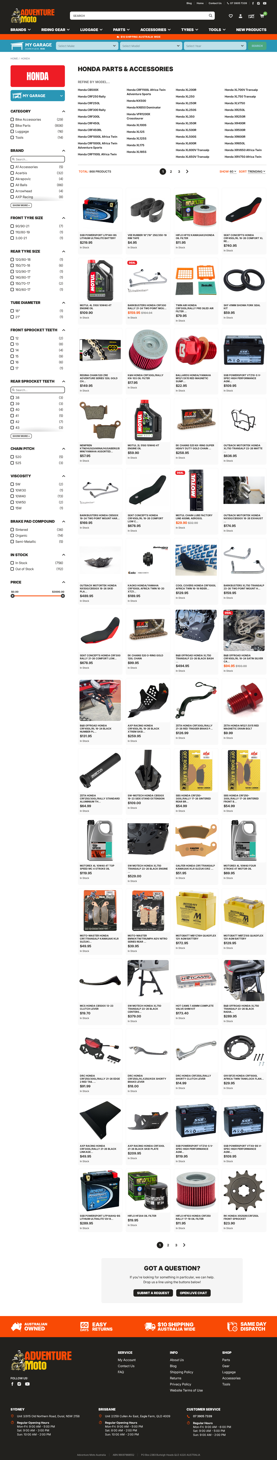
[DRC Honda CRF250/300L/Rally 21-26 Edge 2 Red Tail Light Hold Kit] (100, 1051)
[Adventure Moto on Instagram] (258, 3)
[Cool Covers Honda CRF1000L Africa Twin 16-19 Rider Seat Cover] (196, 560)
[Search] (211, 16)
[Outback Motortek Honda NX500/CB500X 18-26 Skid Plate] (100, 560)
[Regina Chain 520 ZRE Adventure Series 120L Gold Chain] (100, 350)
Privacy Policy (180, 1384)
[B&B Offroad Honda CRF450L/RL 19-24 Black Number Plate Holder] (100, 700)
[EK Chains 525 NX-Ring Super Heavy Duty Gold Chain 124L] (196, 420)
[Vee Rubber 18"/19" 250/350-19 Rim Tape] (148, 210)
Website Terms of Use (186, 1390)
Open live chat (193, 1293)
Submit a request (153, 1293)
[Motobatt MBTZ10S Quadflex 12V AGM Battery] (244, 910)
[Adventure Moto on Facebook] (253, 3)
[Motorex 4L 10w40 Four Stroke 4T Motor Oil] (244, 840)
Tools (226, 1384)
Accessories (231, 1378)
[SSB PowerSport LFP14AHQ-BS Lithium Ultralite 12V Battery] (100, 1191)
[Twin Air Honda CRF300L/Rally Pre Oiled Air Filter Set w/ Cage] (196, 280)
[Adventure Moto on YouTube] (264, 3)
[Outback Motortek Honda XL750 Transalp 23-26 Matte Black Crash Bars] (244, 420)
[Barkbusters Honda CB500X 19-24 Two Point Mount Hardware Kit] (100, 490)
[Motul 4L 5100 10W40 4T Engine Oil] (100, 280)
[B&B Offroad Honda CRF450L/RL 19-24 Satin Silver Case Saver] (244, 630)
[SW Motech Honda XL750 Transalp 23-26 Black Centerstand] (148, 980)
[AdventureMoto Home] (41, 1361)
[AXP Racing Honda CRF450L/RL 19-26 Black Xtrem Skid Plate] (148, 700)
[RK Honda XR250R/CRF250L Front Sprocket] (244, 1191)
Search (257, 46)
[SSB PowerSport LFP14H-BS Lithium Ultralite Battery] (100, 210)
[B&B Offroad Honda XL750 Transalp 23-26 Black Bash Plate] (196, 630)
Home (14, 58)
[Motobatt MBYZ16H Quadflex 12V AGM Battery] (196, 910)
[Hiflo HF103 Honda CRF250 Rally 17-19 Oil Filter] (196, 1191)
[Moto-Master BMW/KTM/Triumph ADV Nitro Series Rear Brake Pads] (148, 910)
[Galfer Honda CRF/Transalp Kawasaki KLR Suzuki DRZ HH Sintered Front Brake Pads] (196, 840)
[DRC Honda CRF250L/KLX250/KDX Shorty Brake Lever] (148, 1051)
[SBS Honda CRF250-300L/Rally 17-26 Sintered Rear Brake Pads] (196, 770)
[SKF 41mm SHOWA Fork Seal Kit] (244, 280)
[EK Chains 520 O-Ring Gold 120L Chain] (148, 630)
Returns (175, 1378)
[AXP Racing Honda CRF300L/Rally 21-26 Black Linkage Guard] (100, 1120)
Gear (226, 1366)
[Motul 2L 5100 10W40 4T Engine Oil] (148, 420)
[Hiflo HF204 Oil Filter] (148, 1191)
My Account (127, 1360)
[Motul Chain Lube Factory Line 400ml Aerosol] (196, 490)
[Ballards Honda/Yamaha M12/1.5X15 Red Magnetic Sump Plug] (196, 350)
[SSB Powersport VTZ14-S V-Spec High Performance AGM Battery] (196, 1120)
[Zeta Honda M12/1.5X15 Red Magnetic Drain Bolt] (244, 700)
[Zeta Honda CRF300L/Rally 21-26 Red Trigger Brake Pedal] (196, 700)
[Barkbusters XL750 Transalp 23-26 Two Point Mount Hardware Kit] (244, 560)
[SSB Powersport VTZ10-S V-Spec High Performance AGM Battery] (244, 350)
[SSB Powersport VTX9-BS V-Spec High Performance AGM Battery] (244, 1120)
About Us (177, 1360)
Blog (173, 1366)
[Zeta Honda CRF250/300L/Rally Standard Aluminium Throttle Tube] (100, 770)
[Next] (187, 171)
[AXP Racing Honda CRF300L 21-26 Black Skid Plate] (148, 1120)
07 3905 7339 (202, 1416)
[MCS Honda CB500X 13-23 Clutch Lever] (100, 980)
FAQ (121, 1372)
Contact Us (126, 1366)
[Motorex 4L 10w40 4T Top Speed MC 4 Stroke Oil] (100, 840)
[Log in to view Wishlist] (232, 16)
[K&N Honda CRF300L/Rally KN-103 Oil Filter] (148, 350)
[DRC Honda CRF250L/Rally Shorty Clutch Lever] (196, 1051)
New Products (251, 30)
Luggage (229, 1372)
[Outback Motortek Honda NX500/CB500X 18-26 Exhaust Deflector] (244, 490)
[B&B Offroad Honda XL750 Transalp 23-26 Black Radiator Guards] (244, 980)
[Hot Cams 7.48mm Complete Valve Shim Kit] (196, 980)
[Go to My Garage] (250, 16)
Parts (226, 1360)
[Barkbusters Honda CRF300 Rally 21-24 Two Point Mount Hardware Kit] (148, 280)
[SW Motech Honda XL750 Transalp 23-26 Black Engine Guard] (148, 840)
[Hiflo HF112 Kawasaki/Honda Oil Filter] (196, 210)
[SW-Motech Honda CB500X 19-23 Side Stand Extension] (148, 770)
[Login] (240, 16)
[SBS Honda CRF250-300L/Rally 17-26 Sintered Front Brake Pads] (244, 770)
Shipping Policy (181, 1372)
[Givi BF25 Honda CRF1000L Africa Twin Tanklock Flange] (244, 1051)
